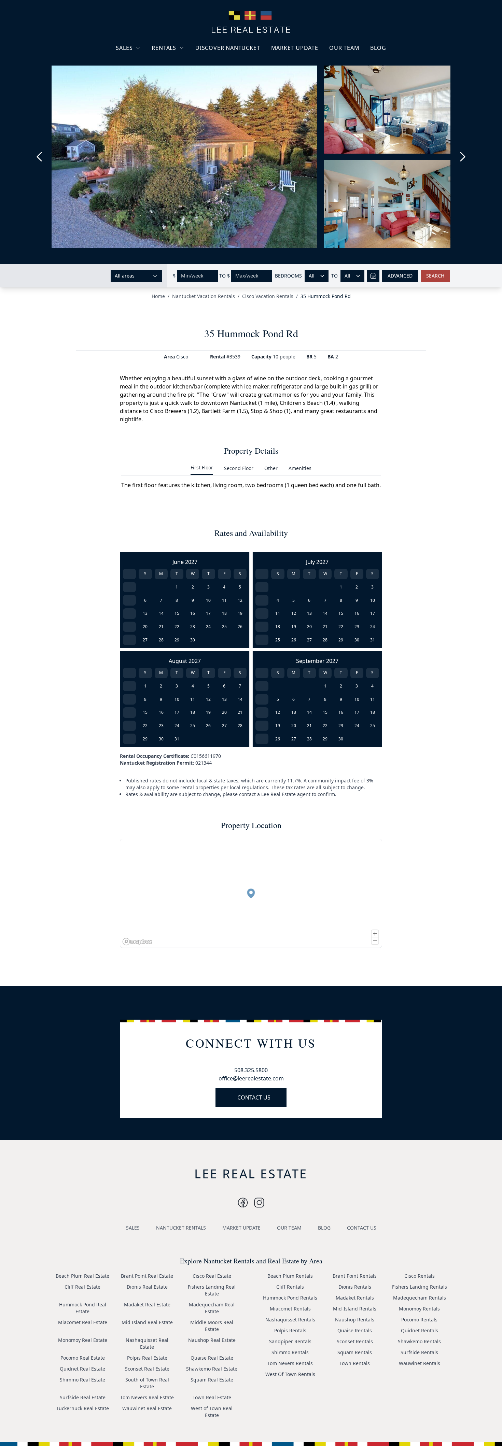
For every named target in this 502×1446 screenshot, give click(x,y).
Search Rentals (174, 92)
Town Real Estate (212, 1397)
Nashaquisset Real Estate (147, 1343)
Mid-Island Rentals (354, 1308)
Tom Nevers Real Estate (147, 1397)
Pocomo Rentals (419, 1319)
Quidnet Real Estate (82, 1368)
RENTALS (164, 48)
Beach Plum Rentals (290, 1276)
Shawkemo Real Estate (211, 1368)
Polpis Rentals (290, 1330)
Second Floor (238, 468)
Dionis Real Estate (147, 1287)
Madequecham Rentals (419, 1297)
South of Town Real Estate (147, 1383)
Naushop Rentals (354, 1319)
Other (271, 468)
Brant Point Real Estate (147, 1276)
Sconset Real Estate (147, 1368)
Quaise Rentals (354, 1330)
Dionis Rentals (354, 1287)
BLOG (378, 48)
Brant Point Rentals (355, 1276)
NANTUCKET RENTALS (181, 1227)
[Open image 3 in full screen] (390, 204)
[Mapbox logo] (137, 942)
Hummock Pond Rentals (290, 1297)
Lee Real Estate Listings (148, 60)
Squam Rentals (354, 1352)
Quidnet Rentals (419, 1330)
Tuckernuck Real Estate (82, 1408)
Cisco (182, 356)
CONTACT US (253, 1097)
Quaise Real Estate (212, 1358)
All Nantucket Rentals (181, 79)
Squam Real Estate (212, 1379)
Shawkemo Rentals (419, 1341)
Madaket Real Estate (147, 1304)
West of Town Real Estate (212, 1411)
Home (158, 296)
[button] (251, 893)
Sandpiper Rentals (290, 1341)
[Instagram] (242, 1202)
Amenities (300, 468)
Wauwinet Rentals (419, 1363)
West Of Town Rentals (290, 1374)
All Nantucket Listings (146, 73)
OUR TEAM (344, 48)
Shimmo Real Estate (82, 1379)
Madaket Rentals (355, 1297)
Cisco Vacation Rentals (267, 296)
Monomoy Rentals (419, 1308)
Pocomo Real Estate (82, 1358)
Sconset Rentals (355, 1341)
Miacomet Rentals (290, 1308)
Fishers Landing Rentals (419, 1287)
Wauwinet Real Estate (147, 1408)
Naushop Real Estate (212, 1340)
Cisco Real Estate (212, 1276)
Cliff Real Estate (82, 1287)
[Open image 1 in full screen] (184, 157)
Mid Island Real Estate (147, 1322)
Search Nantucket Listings (141, 88)
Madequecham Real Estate (212, 1308)
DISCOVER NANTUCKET (227, 48)
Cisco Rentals (419, 1276)
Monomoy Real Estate (82, 1340)
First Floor (202, 467)
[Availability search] (373, 276)
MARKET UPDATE (294, 48)
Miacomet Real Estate (82, 1322)
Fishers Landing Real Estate (212, 1290)
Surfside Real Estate (83, 1397)
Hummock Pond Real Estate (82, 1308)
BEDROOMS (288, 275)
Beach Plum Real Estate (82, 1276)
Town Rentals (354, 1363)
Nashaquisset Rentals (290, 1319)
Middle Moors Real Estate (211, 1325)
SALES (124, 48)
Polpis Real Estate (147, 1358)
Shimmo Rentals (290, 1352)
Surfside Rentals (419, 1352)
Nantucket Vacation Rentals (179, 64)
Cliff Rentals (290, 1287)
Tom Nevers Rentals (290, 1363)
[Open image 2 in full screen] (390, 113)
